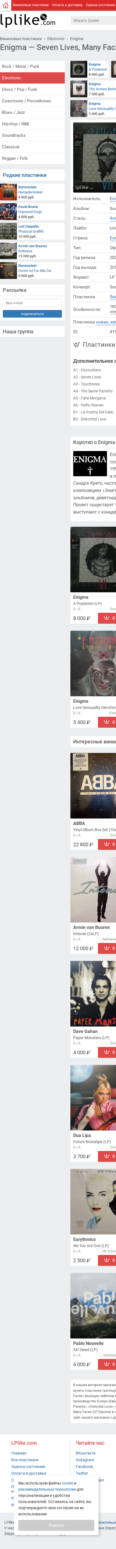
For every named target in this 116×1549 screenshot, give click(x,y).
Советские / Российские (26, 100)
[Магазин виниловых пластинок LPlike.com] (5, 5)
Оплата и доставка (67, 5)
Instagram (85, 1460)
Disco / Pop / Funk (19, 89)
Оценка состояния (28, 1466)
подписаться (32, 314)
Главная (18, 1453)
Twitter (82, 1473)
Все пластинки (24, 1460)
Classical (10, 146)
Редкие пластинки (24, 175)
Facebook (84, 1466)
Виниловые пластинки (31, 5)
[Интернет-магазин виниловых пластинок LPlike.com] (35, 20)
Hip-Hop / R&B (15, 123)
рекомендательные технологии (47, 1489)
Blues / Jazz (13, 112)
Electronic (11, 77)
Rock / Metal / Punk (20, 66)
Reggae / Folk (15, 158)
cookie (67, 1483)
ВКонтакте (85, 1453)
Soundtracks (14, 135)
